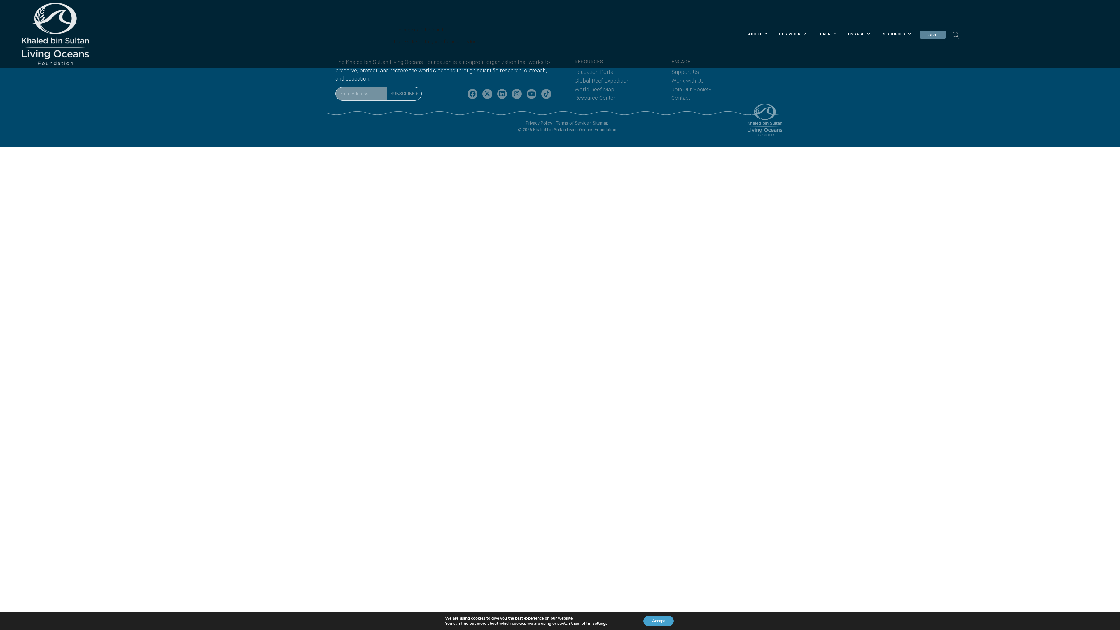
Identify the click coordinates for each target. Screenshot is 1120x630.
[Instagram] (517, 94)
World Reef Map (594, 89)
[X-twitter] (487, 94)
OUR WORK (790, 34)
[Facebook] (472, 94)
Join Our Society (691, 89)
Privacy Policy (539, 123)
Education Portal (595, 72)
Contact (680, 97)
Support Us (685, 72)
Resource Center (595, 97)
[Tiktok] (546, 94)
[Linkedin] (502, 94)
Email (340, 83)
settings (600, 623)
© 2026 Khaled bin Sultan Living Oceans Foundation (567, 129)
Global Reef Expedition (602, 80)
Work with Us (687, 80)
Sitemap (600, 123)
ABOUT (755, 34)
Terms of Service (572, 123)
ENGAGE (856, 34)
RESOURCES (893, 34)
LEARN (824, 34)
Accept (658, 621)
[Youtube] (532, 94)
